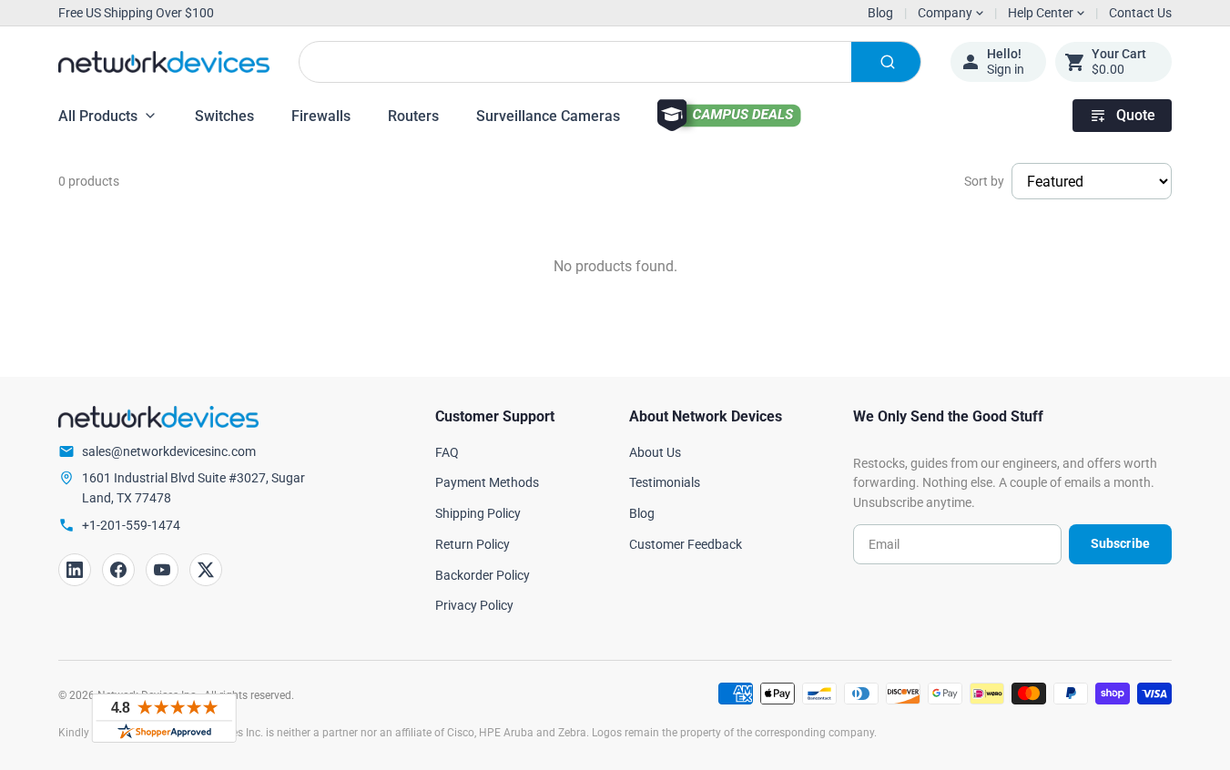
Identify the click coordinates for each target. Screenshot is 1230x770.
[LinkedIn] (74, 569)
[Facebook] (118, 569)
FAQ (447, 452)
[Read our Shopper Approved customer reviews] (164, 718)
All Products (97, 116)
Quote (1135, 115)
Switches (224, 116)
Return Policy (472, 544)
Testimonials (664, 482)
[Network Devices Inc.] (163, 62)
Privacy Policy (474, 605)
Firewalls (321, 116)
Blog (880, 12)
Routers (413, 116)
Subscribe (1120, 543)
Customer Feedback (685, 544)
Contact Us (1140, 12)
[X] (205, 569)
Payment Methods (487, 482)
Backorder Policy (482, 575)
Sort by (984, 181)
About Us (655, 452)
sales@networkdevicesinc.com (169, 451)
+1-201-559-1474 (131, 525)
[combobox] (610, 62)
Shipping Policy (478, 513)
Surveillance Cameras (548, 116)
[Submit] (885, 62)
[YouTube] (162, 569)
